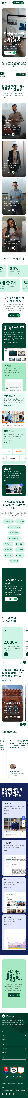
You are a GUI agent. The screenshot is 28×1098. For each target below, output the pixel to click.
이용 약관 (20, 1083)
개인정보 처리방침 (12, 1083)
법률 (3, 1087)
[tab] (2, 662)
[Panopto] (6, 2)
